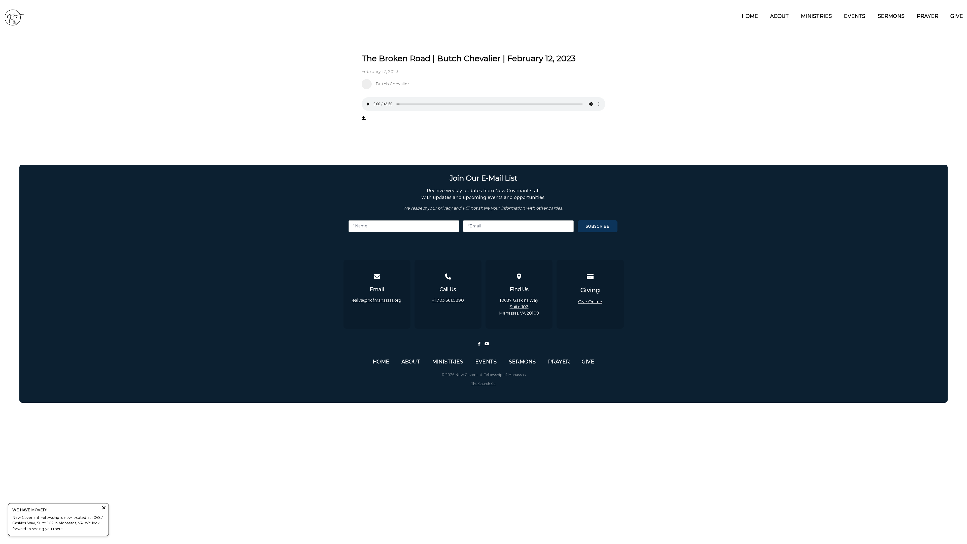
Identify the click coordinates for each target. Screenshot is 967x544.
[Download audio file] (364, 118)
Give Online (590, 301)
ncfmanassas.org (384, 300)
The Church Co (483, 384)
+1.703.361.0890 (448, 300)
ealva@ (359, 300)
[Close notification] (104, 508)
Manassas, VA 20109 (519, 313)
